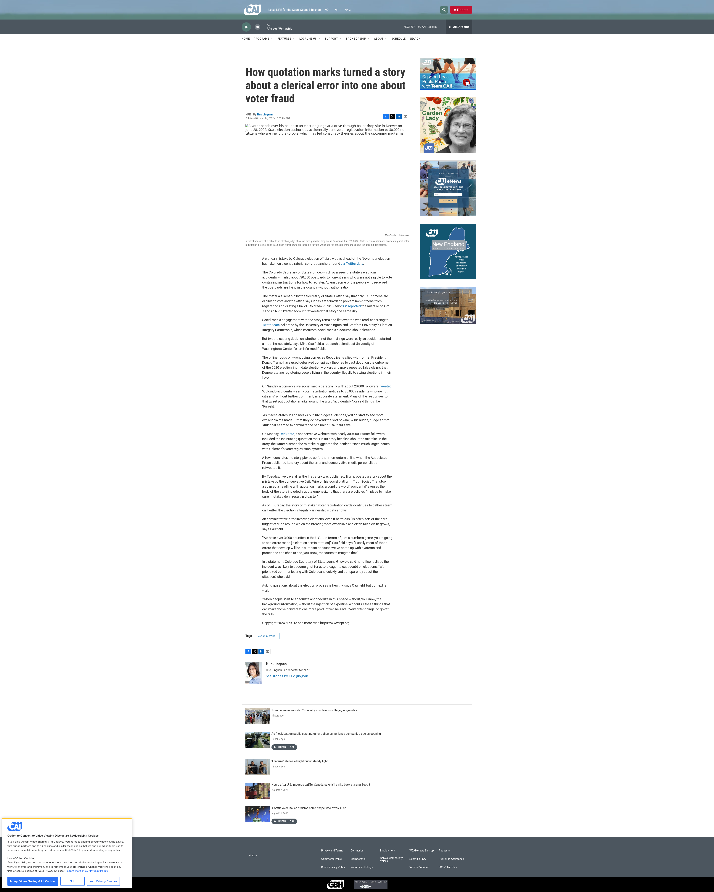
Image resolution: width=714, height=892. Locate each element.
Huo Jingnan (265, 114)
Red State (287, 434)
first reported (351, 306)
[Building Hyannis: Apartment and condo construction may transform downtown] (448, 305)
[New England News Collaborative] (448, 251)
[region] (67, 853)
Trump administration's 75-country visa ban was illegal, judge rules (314, 710)
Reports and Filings (362, 867)
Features (284, 38)
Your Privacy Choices (103, 881)
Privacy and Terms (332, 850)
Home (246, 38)
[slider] (263, 27)
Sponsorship (356, 38)
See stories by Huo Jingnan (287, 676)
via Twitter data (352, 263)
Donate (463, 10)
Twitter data (271, 325)
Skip (72, 881)
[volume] (257, 27)
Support (331, 38)
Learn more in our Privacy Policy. (88, 870)
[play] (246, 27)
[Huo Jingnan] (253, 673)
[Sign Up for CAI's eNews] (448, 188)
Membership (358, 859)
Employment (387, 850)
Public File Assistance (451, 859)
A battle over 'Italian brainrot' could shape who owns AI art (308, 808)
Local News (308, 38)
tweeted (385, 386)
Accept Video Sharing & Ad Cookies (32, 881)
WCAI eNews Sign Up (421, 850)
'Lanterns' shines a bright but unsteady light (299, 761)
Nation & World (267, 636)
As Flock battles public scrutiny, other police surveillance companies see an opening (326, 733)
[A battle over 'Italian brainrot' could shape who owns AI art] (257, 814)
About (378, 38)
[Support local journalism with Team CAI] (448, 74)
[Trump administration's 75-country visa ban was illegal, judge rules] (257, 716)
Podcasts (444, 850)
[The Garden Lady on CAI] (448, 125)
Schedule (398, 38)
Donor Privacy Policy (333, 867)
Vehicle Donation (419, 867)
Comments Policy (331, 859)
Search (415, 38)
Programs (261, 38)
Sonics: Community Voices (391, 859)
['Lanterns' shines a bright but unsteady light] (257, 767)
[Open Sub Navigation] (272, 38)
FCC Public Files (448, 867)
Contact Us (357, 850)
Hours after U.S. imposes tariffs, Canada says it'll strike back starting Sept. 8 (321, 784)
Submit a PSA (417, 859)
